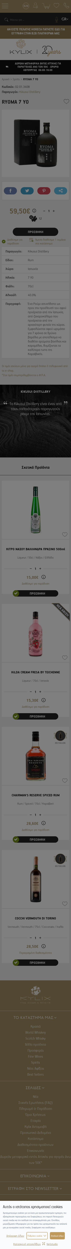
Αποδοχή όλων (57, 1235)
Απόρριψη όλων (15, 1236)
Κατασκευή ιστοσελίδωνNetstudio (35, 1244)
